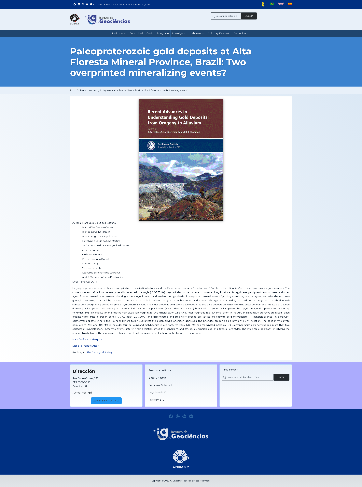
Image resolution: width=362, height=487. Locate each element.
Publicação (78, 352)
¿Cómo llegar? (81, 392)
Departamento (80, 281)
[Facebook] (171, 416)
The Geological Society (99, 352)
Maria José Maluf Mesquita (87, 339)
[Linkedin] (184, 416)
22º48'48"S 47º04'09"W (106, 400)
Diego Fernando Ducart (85, 345)
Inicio (72, 90)
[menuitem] (119, 33)
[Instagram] (177, 416)
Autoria (76, 223)
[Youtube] (191, 416)
